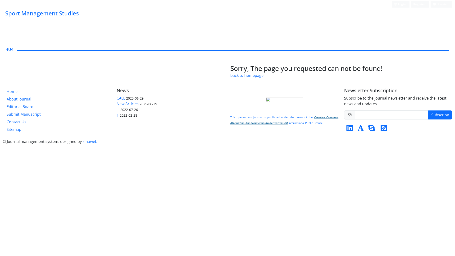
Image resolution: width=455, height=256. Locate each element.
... (118, 109)
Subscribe (440, 115)
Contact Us (16, 121)
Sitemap (14, 129)
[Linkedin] (349, 129)
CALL (121, 98)
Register (419, 4)
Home (12, 91)
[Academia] (360, 129)
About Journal (19, 99)
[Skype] (371, 129)
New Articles (128, 103)
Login (401, 4)
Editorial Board (20, 106)
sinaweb (90, 141)
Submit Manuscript (24, 114)
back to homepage (247, 75)
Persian (442, 4)
